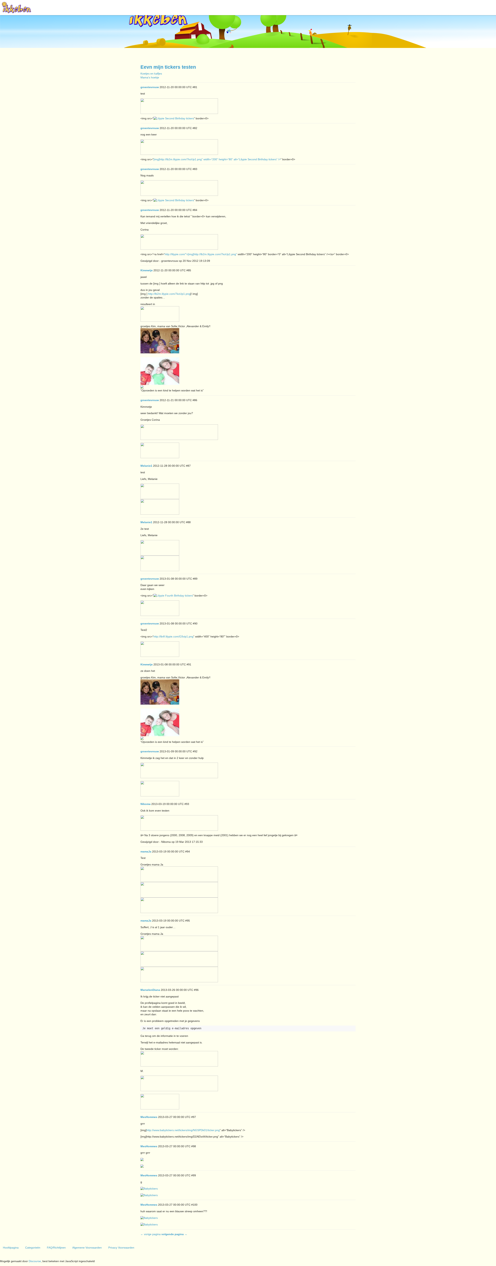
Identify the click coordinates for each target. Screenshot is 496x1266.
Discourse (35, 1261)
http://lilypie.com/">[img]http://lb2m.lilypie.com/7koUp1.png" (201, 254)
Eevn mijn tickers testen (168, 67)
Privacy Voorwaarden (121, 1247)
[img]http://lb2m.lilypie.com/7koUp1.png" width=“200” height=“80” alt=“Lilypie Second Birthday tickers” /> (217, 159)
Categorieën (32, 1247)
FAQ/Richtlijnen (56, 1247)
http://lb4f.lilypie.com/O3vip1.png (173, 636)
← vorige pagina (150, 1234)
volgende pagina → (174, 1234)
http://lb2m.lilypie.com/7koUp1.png (169, 293)
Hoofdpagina (11, 1247)
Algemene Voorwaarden (87, 1247)
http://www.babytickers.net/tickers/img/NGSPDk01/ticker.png (183, 1130)
